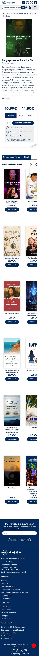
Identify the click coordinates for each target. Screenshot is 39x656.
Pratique (4, 616)
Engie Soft (25, 654)
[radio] (10, 115)
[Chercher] (23, 7)
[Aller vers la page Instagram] (17, 650)
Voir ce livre (12, 209)
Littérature (5, 607)
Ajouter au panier (23, 123)
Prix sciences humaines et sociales (14, 593)
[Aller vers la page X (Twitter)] (21, 650)
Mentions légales (7, 636)
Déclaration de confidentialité (12, 630)
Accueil (6, 13)
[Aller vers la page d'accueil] (19, 552)
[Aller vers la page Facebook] (13, 650)
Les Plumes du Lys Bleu (10, 589)
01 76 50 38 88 (8, 562)
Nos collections (7, 595)
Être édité (4, 584)
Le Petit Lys (5, 619)
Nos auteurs (5, 598)
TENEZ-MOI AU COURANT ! (19, 540)
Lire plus (5, 98)
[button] (23, 2)
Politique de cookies (9, 633)
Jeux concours (6, 639)
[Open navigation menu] (34, 7)
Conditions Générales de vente (13, 627)
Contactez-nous (7, 587)
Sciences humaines (8, 613)
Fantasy (14, 13)
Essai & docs (6, 610)
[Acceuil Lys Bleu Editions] (8, 2)
